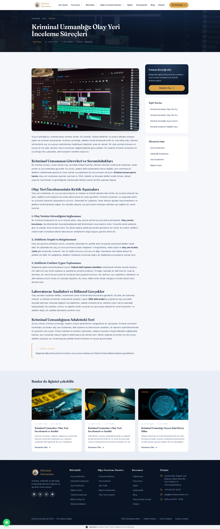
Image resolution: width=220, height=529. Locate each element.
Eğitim (130, 5)
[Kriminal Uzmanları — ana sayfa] (43, 5)
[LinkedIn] (34, 494)
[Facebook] (52, 494)
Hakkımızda (138, 476)
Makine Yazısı (76, 490)
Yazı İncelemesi (77, 485)
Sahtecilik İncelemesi (80, 481)
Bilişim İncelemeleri (107, 490)
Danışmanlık (141, 5)
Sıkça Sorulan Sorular (142, 499)
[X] (40, 494)
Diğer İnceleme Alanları (110, 5)
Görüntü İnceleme (106, 476)
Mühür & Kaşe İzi (78, 499)
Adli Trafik (103, 485)
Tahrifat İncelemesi (79, 495)
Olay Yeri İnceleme (107, 495)
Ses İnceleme (105, 481)
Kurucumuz (138, 481)
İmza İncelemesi (78, 476)
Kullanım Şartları (181, 519)
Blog (153, 5)
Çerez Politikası (166, 519)
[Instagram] (46, 494)
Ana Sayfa (63, 5)
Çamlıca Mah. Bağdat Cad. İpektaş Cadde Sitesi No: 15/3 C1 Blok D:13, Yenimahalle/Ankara (175, 480)
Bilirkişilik (90, 5)
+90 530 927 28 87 (172, 490)
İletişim (161, 5)
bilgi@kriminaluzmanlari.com (176, 494)
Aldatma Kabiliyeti (78, 504)
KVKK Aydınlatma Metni (130, 519)
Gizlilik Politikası (149, 519)
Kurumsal (75, 5)
